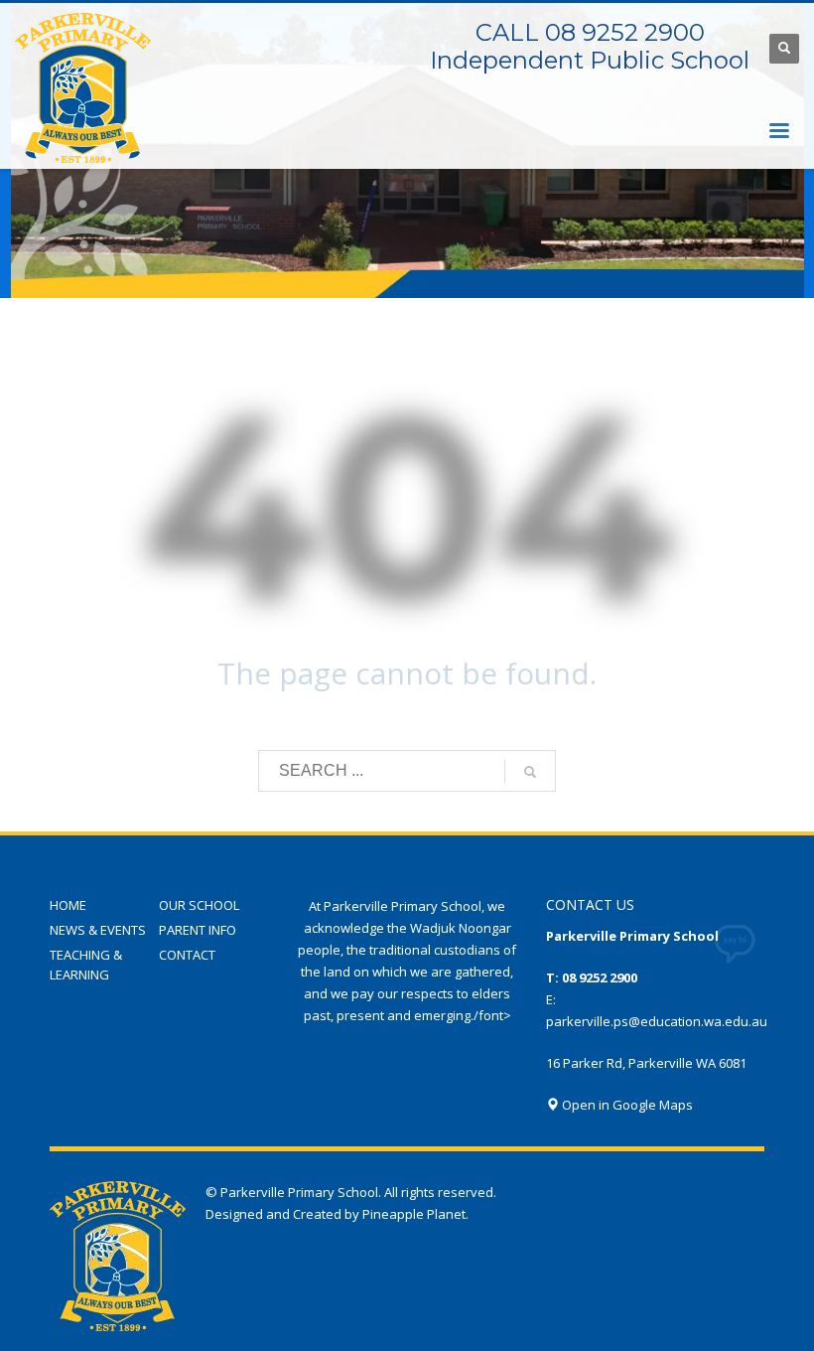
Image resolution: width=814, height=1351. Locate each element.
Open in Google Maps (626, 1105)
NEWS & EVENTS (98, 930)
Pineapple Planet (414, 1214)
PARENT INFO (197, 930)
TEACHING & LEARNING (86, 965)
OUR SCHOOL (199, 905)
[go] (530, 772)
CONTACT (187, 955)
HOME (68, 905)
